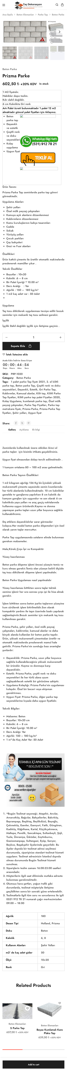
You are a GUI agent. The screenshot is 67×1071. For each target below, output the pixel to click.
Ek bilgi (36, 429)
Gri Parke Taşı (47, 389)
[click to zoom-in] (33, 31)
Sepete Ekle (18, 346)
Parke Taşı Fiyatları (35, 405)
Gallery (12, 429)
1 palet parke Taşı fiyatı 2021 (28, 382)
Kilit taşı (41, 393)
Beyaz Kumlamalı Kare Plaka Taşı (50, 1031)
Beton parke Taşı (25, 385)
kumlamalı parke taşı (35, 401)
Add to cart (33, 1064)
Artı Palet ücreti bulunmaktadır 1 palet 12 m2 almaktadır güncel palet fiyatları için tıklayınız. (29, 110)
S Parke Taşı (17, 1028)
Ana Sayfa (7, 14)
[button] (59, 31)
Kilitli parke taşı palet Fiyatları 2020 (39, 397)
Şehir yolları (20, 413)
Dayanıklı (23, 389)
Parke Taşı (43, 14)
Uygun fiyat (34, 413)
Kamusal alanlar (26, 393)
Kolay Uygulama (11, 401)
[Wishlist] (27, 1008)
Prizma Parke (30, 409)
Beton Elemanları (25, 14)
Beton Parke (58, 14)
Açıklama (24, 429)
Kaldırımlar (8, 393)
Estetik (34, 389)
